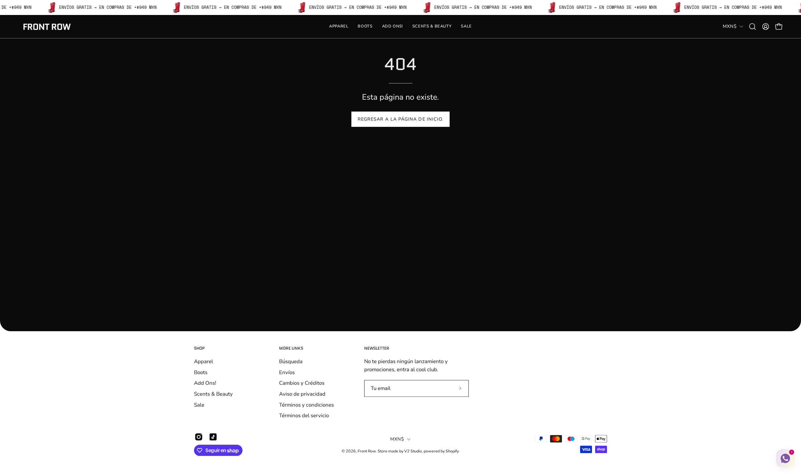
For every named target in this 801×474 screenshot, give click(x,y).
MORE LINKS (291, 348)
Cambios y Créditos (301, 383)
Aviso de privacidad (302, 393)
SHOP (199, 348)
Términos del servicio (304, 415)
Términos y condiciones (306, 404)
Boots (200, 372)
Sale (199, 404)
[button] (752, 26)
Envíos (287, 372)
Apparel (203, 361)
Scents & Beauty (213, 393)
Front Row (367, 451)
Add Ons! (205, 383)
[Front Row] (47, 26)
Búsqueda (291, 361)
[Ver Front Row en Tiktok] (213, 437)
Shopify (452, 451)
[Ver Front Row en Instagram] (198, 437)
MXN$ (730, 26)
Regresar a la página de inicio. (400, 119)
